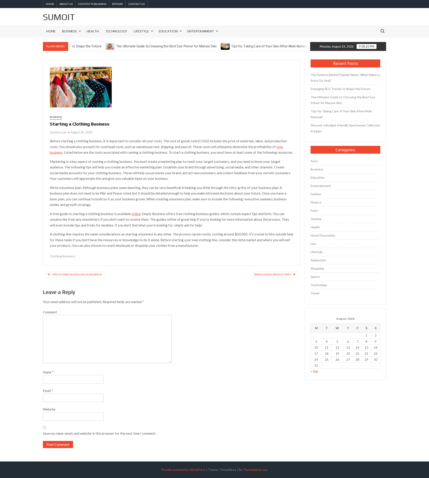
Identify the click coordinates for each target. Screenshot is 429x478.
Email (48, 391)
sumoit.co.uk (58, 132)
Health (93, 31)
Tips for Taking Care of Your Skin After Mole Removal (261, 46)
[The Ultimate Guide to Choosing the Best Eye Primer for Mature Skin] (101, 46)
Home (50, 4)
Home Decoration (323, 235)
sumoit (59, 17)
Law (313, 243)
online (136, 214)
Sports (315, 277)
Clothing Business (62, 256)
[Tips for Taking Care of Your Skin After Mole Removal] (216, 46)
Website (49, 409)
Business (69, 31)
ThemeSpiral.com (255, 470)
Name (48, 372)
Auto (314, 161)
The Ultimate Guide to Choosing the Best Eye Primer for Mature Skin (157, 46)
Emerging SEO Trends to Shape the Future (340, 89)
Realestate (318, 260)
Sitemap (117, 4)
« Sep (314, 371)
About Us (66, 4)
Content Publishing (92, 4)
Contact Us (136, 4)
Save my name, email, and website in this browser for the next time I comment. (99, 433)
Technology (116, 31)
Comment (50, 312)
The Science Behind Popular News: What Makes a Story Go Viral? (345, 77)
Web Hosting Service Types (272, 274)
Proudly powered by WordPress (183, 470)
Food (314, 210)
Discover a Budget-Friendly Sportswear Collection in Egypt (345, 128)
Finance (316, 202)
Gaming (316, 219)
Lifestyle (141, 31)
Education (168, 31)
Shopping (317, 268)
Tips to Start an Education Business (77, 274)
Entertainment (200, 31)
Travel (315, 293)
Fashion (316, 194)
